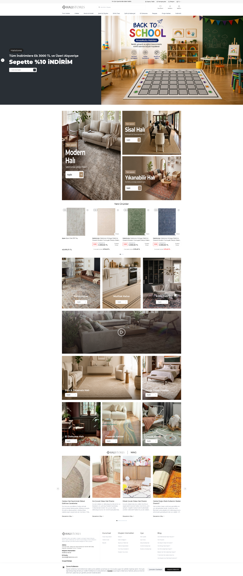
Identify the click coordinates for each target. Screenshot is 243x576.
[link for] (91, 155)
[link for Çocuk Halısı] (161, 424)
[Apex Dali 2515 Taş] (76, 222)
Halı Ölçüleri (161, 539)
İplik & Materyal (130, 13)
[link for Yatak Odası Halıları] (161, 378)
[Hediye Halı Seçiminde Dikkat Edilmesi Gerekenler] (76, 477)
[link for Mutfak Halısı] (121, 283)
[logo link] (73, 7)
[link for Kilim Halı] (162, 283)
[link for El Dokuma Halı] (81, 424)
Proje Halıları (166, 13)
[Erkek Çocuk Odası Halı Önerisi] (137, 477)
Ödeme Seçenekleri (123, 546)
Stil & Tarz (116, 13)
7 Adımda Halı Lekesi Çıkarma (166, 555)
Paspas (154, 13)
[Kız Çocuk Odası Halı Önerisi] (106, 477)
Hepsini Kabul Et (173, 569)
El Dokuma (143, 13)
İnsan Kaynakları (107, 536)
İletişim (172, 1)
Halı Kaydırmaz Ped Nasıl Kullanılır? (167, 558)
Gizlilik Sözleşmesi (145, 546)
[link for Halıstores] (121, 60)
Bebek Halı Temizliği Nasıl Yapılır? (167, 552)
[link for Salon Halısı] (81, 283)
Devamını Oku (67, 516)
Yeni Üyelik (143, 536)
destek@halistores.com (70, 557)
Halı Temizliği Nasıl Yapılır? (165, 549)
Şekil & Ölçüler (103, 13)
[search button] (99, 7)
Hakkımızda (105, 539)
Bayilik (104, 543)
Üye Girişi (143, 539)
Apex (64, 238)
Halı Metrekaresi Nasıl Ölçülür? (166, 536)
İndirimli (178, 13)
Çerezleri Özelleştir (155, 569)
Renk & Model (88, 13)
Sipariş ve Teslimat (123, 543)
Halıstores (96, 238)
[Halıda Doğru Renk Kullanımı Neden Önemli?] (167, 477)
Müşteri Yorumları (123, 552)
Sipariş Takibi (150, 1)
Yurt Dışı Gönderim (123, 549)
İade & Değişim (122, 539)
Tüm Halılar (66, 13)
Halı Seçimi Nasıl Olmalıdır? (165, 543)
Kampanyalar (162, 1)
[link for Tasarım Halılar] (121, 424)
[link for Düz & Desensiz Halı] (101, 378)
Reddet (110, 571)
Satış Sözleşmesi (144, 543)
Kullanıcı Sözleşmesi (145, 549)
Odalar (77, 13)
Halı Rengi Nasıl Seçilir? (164, 546)
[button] (2, 60)
